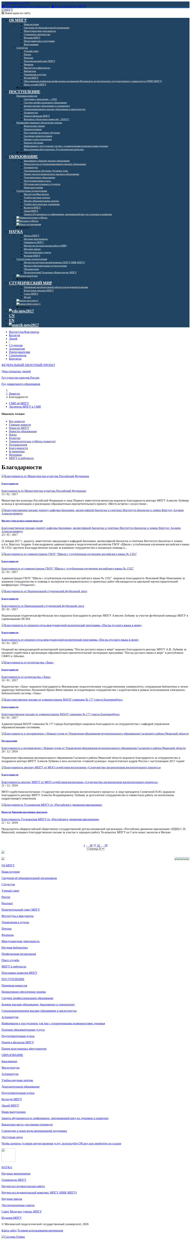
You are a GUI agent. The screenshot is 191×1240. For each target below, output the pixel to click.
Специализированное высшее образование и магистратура (38, 1010)
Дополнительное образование (20, 1086)
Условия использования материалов (40, 1230)
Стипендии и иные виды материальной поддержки (34, 1130)
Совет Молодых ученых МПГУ (21, 1211)
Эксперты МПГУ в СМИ (25, 406)
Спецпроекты (17, 355)
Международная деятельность (20, 941)
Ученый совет (10, 890)
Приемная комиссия (14, 985)
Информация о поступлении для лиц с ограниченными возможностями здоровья (53, 1023)
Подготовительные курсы (18, 1036)
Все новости (17, 421)
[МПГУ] (7, 9)
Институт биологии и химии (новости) (22, 520)
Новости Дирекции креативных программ (24, 812)
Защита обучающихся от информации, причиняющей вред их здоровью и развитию (54, 1118)
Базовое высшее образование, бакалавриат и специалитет (38, 1004)
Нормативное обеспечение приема (23, 991)
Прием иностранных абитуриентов (23, 1048)
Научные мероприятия (15, 1173)
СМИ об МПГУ (19, 403)
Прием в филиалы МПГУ (17, 1042)
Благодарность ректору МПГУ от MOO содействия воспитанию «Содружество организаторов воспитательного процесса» (79, 782)
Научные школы (11, 1198)
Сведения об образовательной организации (29, 878)
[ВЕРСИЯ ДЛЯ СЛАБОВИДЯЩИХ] (21, 311)
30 (91, 845)
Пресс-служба (10, 960)
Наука (13, 434)
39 (105, 845)
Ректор (5, 897)
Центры (6, 928)
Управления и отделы (15, 922)
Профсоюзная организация (18, 953)
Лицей (13, 338)
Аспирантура (9, 1017)
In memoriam (17, 451)
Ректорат (7, 903)
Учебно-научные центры (17, 1080)
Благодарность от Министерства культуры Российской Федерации (43, 490)
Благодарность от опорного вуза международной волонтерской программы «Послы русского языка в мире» (70, 639)
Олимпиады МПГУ (13, 1179)
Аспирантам (17, 348)
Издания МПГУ (11, 1217)
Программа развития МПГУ (19, 972)
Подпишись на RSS (17, 3)
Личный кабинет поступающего (27, 6)
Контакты (15, 358)
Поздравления (18, 444)
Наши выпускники (13, 1111)
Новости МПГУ (19, 428)
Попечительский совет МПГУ (20, 909)
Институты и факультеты (17, 915)
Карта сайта (9, 1230)
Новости (14, 393)
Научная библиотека (14, 947)
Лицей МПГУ (10, 1105)
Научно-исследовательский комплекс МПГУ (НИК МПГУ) (39, 1192)
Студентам (16, 345)
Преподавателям (19, 352)
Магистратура (10, 1067)
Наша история (10, 871)
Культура (14, 438)
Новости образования (23, 431)
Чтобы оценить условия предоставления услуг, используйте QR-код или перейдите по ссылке (61, 1143)
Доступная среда (12, 1137)
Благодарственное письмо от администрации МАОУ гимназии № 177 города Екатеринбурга (60, 714)
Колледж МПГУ (11, 1099)
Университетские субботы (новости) (32, 441)
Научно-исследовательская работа (23, 1186)
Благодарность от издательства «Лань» (26, 676)
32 (98, 845)
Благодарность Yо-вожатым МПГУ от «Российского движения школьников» (50, 819)
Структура (8, 884)
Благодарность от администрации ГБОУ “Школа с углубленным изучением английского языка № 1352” (67, 568)
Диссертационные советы (18, 1205)
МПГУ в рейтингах (21, 458)
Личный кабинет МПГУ (70, 6)
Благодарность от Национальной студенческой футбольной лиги (42, 605)
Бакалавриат (9, 1061)
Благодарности (18, 448)
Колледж (14, 335)
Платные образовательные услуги (23, 1029)
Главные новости (20, 424)
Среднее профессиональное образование (27, 998)
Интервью (15, 454)
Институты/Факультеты (24, 331)
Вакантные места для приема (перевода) (27, 1124)
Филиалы (7, 934)
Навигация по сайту (17, 13)
